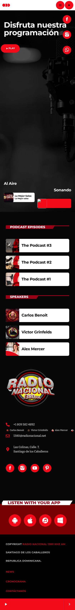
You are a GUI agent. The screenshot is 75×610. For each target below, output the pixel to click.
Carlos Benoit (35, 315)
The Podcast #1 (36, 279)
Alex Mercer (33, 349)
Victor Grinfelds (37, 332)
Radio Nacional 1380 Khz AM (43, 544)
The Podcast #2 (37, 262)
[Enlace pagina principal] (6, 5)
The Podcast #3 (37, 245)
